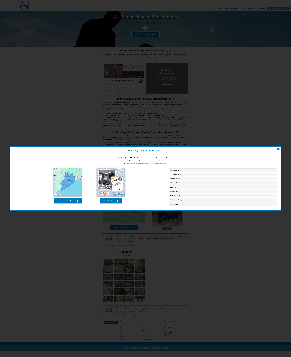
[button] (278, 149)
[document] (145, 178)
